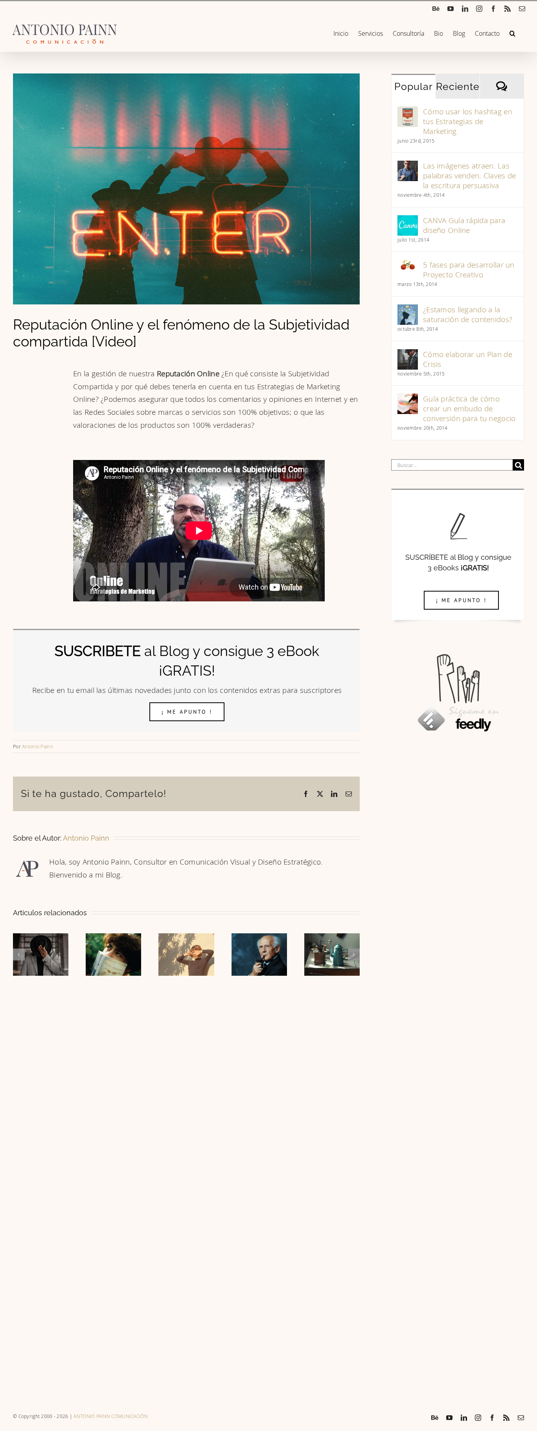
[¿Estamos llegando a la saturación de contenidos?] (407, 310)
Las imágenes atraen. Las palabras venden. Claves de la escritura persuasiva (469, 175)
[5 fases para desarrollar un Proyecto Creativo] (407, 266)
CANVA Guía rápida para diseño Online (464, 225)
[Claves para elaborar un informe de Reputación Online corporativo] (40, 938)
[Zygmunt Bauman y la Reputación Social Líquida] (259, 938)
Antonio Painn (37, 746)
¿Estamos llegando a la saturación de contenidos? (467, 314)
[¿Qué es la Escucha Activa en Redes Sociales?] (186, 938)
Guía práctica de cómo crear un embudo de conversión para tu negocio (469, 408)
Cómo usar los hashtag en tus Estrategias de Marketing (467, 121)
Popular (413, 86)
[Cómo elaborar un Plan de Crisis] (407, 355)
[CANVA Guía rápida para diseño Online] (407, 221)
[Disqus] (186, 1077)
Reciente (457, 86)
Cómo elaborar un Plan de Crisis (467, 359)
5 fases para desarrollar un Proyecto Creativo (469, 269)
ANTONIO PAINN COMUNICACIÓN (110, 1416)
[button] (512, 32)
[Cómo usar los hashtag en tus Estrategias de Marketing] (407, 112)
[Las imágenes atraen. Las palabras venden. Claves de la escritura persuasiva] (407, 167)
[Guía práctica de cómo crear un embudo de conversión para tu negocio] (407, 400)
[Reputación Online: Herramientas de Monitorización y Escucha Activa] (332, 938)
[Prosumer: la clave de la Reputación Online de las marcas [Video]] (113, 938)
